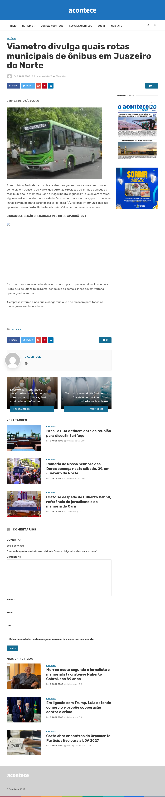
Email (11, 612)
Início (13, 26)
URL (9, 625)
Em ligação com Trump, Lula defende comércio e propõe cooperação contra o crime (78, 707)
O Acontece (23, 76)
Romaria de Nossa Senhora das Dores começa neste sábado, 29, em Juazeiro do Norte (77, 468)
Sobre (102, 26)
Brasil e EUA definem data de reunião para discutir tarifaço (78, 433)
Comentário (14, 557)
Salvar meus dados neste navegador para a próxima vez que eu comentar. (52, 639)
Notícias (27, 26)
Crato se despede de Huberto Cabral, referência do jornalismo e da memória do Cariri (78, 501)
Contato (116, 26)
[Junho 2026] (137, 130)
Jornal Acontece (52, 26)
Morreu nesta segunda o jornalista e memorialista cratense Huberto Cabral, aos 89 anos (78, 674)
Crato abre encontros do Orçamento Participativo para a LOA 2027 (78, 738)
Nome (11, 599)
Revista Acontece (80, 26)
